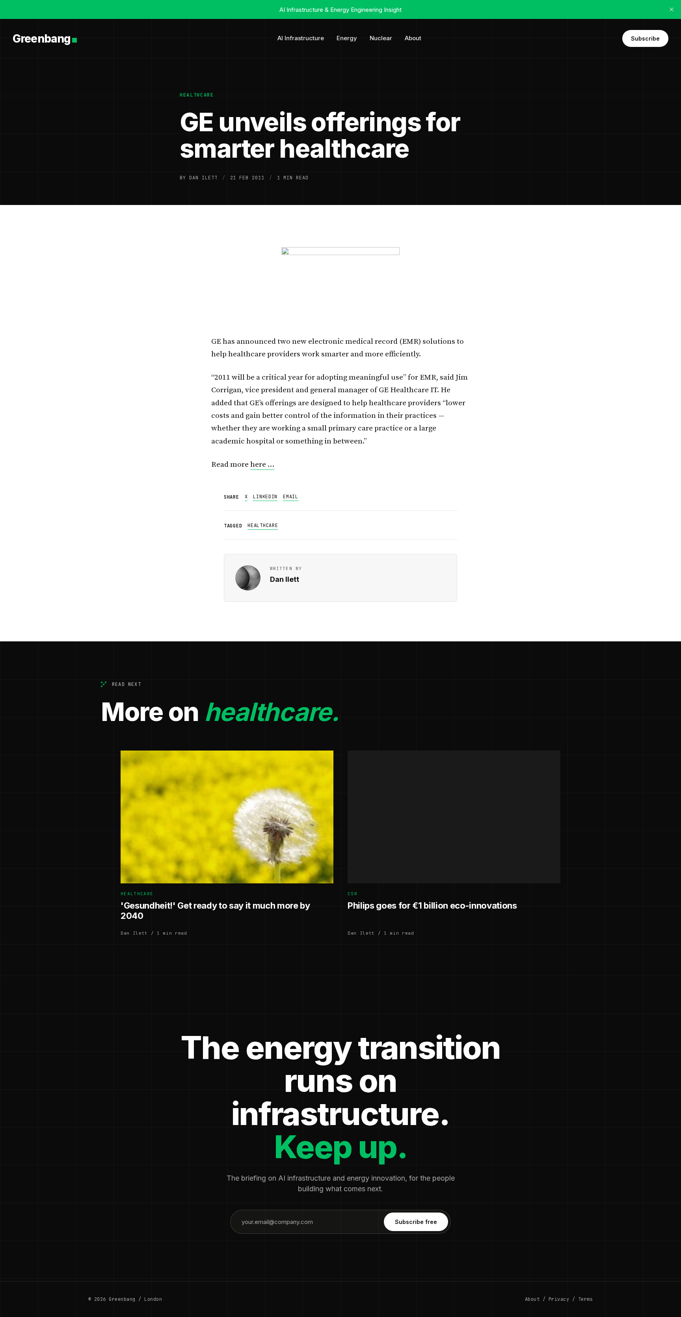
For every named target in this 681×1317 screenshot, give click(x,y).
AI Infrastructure (300, 38)
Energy (347, 38)
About (413, 38)
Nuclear (381, 38)
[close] (671, 9)
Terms (585, 1299)
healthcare (197, 95)
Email (290, 497)
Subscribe (645, 38)
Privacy (559, 1299)
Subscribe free (416, 1221)
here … (262, 464)
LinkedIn (265, 497)
